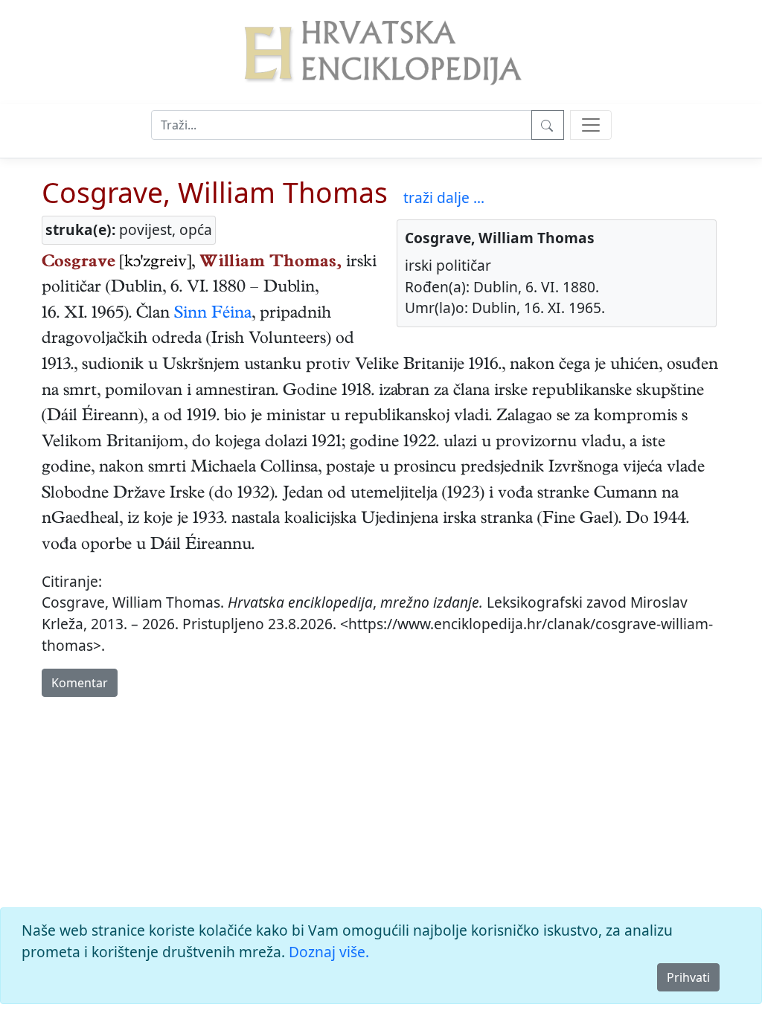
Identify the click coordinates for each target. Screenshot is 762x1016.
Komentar (79, 683)
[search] (591, 125)
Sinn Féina (213, 315)
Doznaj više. (329, 952)
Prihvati (688, 977)
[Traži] (547, 125)
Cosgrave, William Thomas (215, 192)
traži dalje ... (443, 197)
